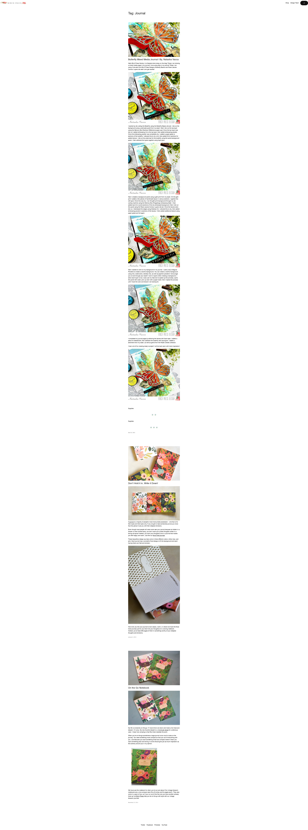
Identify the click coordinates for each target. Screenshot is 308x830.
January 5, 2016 (132, 637)
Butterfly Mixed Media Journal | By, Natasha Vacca (153, 59)
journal (131, 522)
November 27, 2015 (133, 802)
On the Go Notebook (138, 688)
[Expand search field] (304, 3)
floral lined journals (159, 535)
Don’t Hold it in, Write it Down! (143, 483)
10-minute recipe (163, 730)
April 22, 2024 (131, 432)
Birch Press (140, 796)
